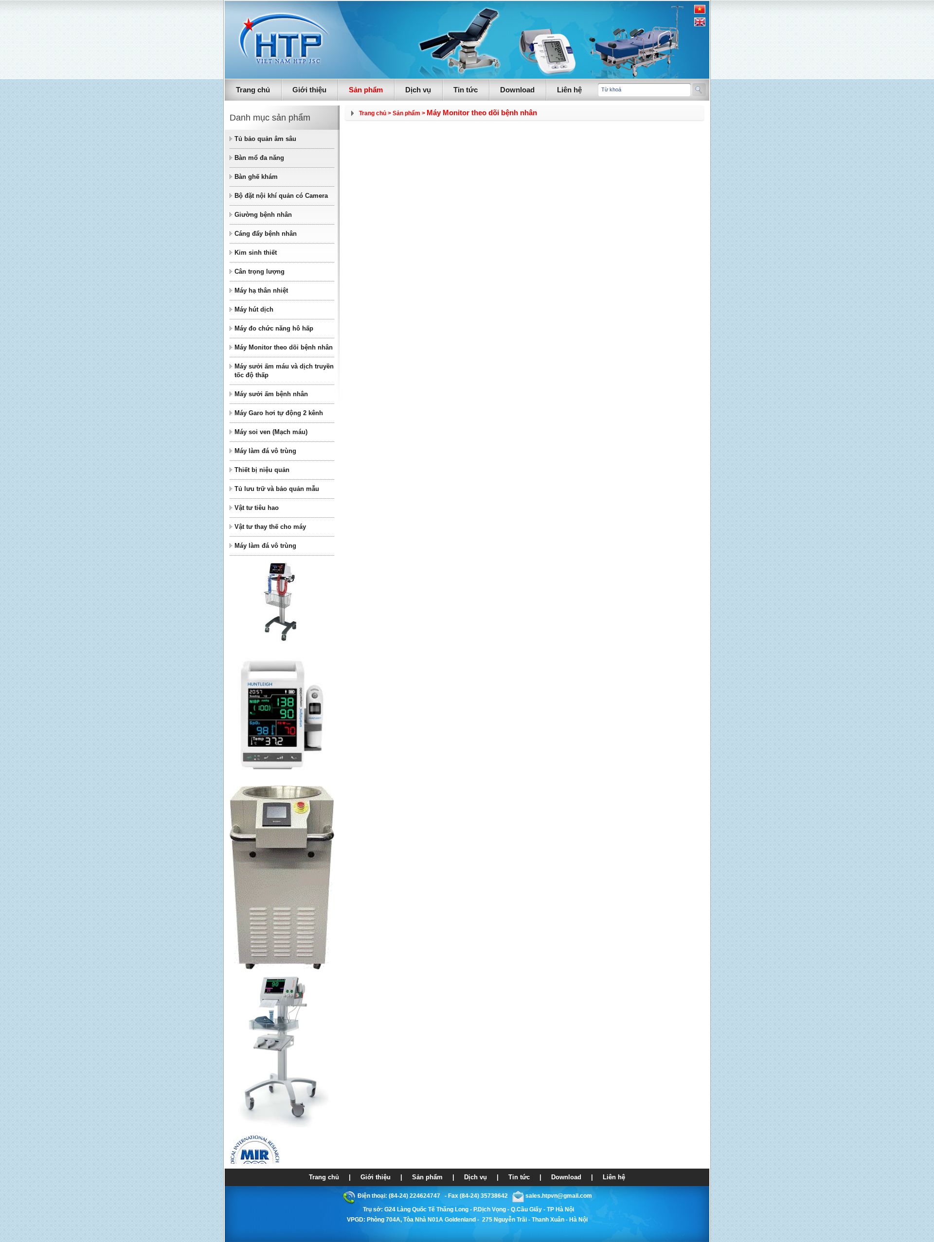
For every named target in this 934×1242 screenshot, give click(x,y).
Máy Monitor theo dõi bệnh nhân (283, 347)
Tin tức (465, 90)
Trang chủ (253, 90)
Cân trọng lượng (259, 271)
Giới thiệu (309, 90)
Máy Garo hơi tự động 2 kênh (278, 413)
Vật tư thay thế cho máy (270, 526)
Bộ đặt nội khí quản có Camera (281, 195)
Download (517, 90)
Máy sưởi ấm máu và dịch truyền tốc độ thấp (284, 371)
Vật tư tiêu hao (256, 507)
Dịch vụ (418, 90)
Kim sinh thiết (255, 252)
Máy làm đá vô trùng (265, 451)
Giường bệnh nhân (263, 214)
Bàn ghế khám (256, 176)
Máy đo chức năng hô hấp (273, 328)
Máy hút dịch (253, 309)
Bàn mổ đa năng (259, 157)
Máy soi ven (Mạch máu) (270, 432)
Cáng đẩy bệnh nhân (265, 233)
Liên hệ (569, 90)
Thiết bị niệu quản (261, 469)
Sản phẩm (366, 90)
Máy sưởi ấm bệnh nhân (271, 394)
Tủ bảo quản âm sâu (265, 138)
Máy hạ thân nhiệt (261, 290)
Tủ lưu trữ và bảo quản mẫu (276, 488)
